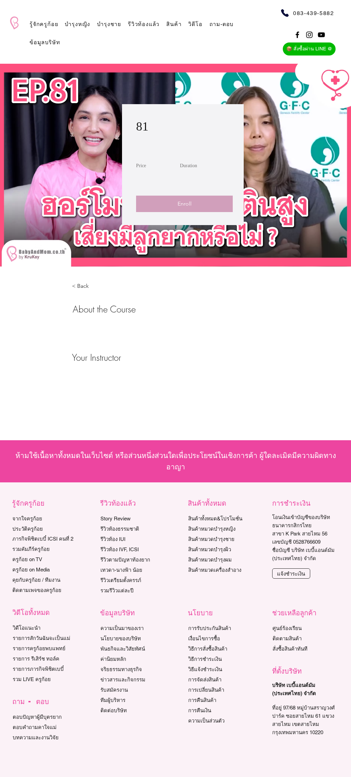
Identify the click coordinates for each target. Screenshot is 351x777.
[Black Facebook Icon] (297, 34)
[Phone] (285, 13)
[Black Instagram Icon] (309, 34)
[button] (43, 24)
